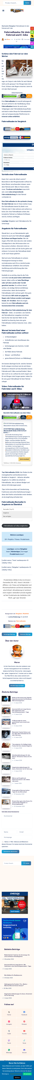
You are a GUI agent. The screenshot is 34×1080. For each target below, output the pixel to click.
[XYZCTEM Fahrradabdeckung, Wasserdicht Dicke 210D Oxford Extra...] (17, 424)
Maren (17, 662)
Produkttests (24, 539)
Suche (27, 3)
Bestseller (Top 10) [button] (8, 509)
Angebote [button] (6, 513)
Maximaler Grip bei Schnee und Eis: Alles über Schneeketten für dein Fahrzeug (21, 733)
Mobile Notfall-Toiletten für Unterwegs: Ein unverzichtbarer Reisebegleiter (17, 955)
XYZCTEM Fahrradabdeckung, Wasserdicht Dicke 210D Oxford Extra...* (15, 430)
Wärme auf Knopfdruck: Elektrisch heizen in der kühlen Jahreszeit (21, 779)
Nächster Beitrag (25, 634)
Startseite (5, 26)
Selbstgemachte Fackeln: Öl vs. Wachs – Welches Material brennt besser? (16, 984)
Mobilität (26, 613)
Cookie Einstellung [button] (16, 1074)
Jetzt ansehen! (24, 459)
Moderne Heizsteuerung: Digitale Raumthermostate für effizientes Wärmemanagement (22, 699)
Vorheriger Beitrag (9, 634)
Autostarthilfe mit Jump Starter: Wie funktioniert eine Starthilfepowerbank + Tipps (21, 710)
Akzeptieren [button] (27, 1074)
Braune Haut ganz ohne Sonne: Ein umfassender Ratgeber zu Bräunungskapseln (22, 802)
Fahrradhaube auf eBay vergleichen (16, 526)
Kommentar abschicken (10, 851)
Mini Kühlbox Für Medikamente (13, 975)
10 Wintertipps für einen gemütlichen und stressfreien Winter (21, 722)
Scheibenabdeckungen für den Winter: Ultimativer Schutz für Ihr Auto (22, 756)
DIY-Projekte (9, 539)
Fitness (17, 539)
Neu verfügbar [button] (7, 516)
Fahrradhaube (21, 621)
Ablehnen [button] (17, 1077)
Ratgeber (12, 26)
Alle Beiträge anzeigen (17, 685)
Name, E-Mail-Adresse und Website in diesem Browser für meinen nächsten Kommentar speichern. (17, 844)
